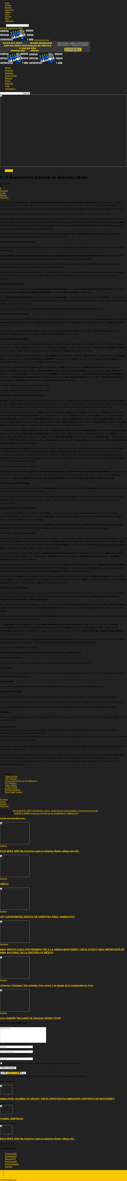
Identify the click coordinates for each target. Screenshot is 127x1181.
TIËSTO (4, 883)
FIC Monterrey (11, 783)
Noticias (8, 16)
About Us (9, 1171)
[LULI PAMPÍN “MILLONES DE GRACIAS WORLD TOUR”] (15, 1011)
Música (8, 12)
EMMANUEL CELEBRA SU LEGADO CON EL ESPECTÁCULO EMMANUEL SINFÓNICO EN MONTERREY (57, 1098)
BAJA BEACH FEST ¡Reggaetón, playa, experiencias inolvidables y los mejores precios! (55, 810)
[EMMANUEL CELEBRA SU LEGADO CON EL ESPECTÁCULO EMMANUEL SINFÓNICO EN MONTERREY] (6, 1093)
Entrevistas (9, 10)
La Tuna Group (11, 788)
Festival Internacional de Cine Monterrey (21, 781)
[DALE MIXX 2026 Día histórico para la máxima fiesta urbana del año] (15, 843)
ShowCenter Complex (13, 792)
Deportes (4, 944)
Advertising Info (11, 1173)
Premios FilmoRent (12, 790)
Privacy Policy (10, 1176)
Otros (7, 14)
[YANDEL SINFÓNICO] (6, 1114)
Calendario (9, 21)
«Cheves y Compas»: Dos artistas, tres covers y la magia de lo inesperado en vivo (47, 985)
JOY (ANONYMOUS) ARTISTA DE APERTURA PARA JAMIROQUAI (37, 916)
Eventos (8, 5)
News (7, 3)
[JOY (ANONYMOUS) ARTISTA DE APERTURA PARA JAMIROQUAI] (15, 909)
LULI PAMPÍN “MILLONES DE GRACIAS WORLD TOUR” (30, 1018)
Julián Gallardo (11, 785)
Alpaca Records (11, 776)
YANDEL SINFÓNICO (11, 1118)
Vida (7, 19)
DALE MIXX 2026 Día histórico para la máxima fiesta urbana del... (37, 1138)
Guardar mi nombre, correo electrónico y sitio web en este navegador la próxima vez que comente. (40, 1063)
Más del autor (21, 818)
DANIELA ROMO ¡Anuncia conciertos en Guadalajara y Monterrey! (46, 813)
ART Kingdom (11, 779)
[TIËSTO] (15, 876)
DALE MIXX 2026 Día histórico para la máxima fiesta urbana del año (39, 851)
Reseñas (8, 7)
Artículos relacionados (8, 818)
